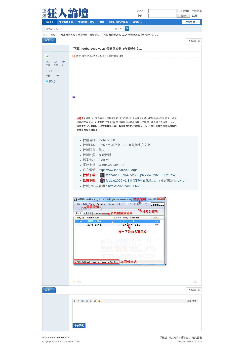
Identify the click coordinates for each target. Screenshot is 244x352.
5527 (48, 62)
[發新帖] (49, 40)
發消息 (52, 81)
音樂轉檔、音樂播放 (88, 34)
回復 (79, 282)
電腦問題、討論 (86, 22)
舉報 (195, 282)
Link (86, 301)
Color (78, 301)
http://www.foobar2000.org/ (118, 170)
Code (95, 301)
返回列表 (195, 40)
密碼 (139, 15)
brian (78, 55)
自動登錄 (185, 11)
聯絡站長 (173, 337)
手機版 (163, 337)
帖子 (117, 28)
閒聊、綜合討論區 (118, 22)
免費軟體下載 (66, 22)
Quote (91, 301)
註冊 (194, 15)
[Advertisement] (134, 85)
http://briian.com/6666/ (124, 186)
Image (82, 301)
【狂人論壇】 (43, 34)
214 (63, 62)
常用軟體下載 (68, 34)
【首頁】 (49, 22)
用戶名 (140, 11)
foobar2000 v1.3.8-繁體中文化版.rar (131, 180)
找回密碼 (197, 11)
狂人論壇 (197, 337)
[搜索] (126, 29)
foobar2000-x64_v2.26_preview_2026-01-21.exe (141, 175)
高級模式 (191, 301)
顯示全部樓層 (116, 55)
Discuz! (59, 337)
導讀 (102, 22)
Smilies (99, 301)
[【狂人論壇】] (65, 17)
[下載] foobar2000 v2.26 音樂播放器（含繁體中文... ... (130, 34)
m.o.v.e (179, 180)
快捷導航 (190, 22)
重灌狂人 (137, 22)
